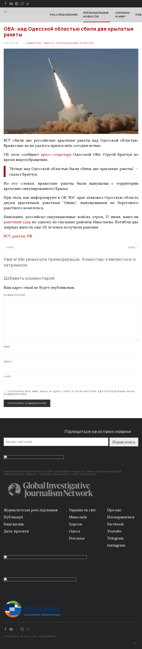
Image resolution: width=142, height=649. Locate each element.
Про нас (114, 510)
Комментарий (14, 295)
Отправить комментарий (27, 403)
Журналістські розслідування (31, 510)
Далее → (133, 247)
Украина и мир (123, 14)
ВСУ (7, 236)
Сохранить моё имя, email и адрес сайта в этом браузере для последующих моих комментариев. (69, 392)
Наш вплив (14, 524)
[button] (135, 643)
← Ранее (9, 247)
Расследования (64, 14)
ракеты (18, 236)
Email (8, 361)
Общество (33, 43)
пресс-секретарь (56, 154)
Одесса (49, 43)
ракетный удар (17, 222)
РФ (29, 236)
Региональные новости (74, 43)
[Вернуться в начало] (27, 14)
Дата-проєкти (16, 531)
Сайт (7, 376)
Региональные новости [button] (96, 14)
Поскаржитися (120, 517)
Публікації (13, 517)
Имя (7, 346)
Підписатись (123, 442)
